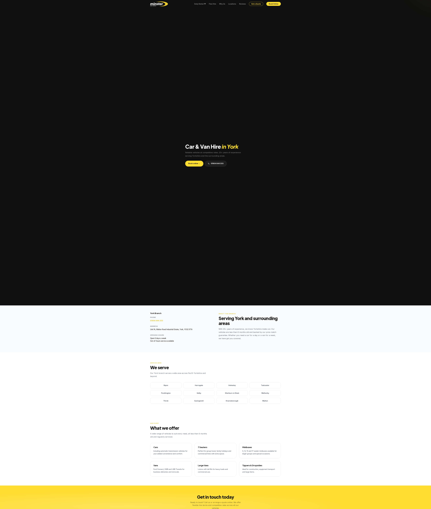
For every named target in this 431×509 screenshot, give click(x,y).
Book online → (194, 163)
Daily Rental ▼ (200, 4)
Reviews (242, 4)
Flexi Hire (212, 4)
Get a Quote (256, 4)
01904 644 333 (217, 163)
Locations (232, 4)
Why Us (222, 4)
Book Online (273, 4)
